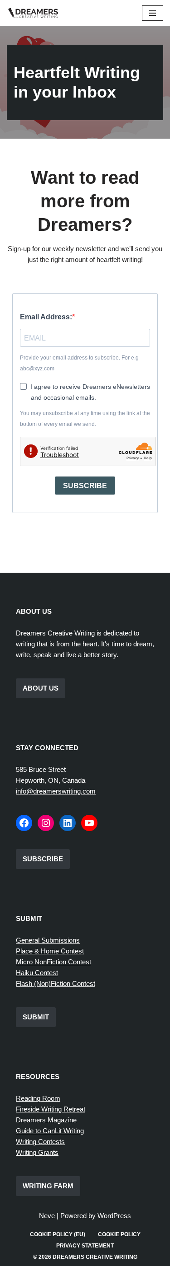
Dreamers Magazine (46, 1120)
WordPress (114, 1215)
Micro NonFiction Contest (53, 962)
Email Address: (46, 317)
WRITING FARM (48, 1186)
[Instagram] (46, 823)
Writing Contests (40, 1141)
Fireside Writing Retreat (50, 1109)
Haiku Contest (37, 972)
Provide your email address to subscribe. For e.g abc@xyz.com (79, 363)
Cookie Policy (119, 1234)
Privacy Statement (85, 1246)
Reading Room (38, 1098)
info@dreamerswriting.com (56, 791)
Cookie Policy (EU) (57, 1234)
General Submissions (48, 940)
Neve (47, 1215)
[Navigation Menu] (152, 13)
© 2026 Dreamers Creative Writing (85, 1257)
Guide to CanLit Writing (50, 1131)
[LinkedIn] (67, 823)
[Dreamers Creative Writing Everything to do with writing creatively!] (36, 12)
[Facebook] (24, 823)
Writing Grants (37, 1152)
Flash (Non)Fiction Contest (55, 983)
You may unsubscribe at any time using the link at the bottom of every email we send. (85, 418)
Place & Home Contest (50, 951)
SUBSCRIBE (85, 486)
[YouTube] (89, 823)
